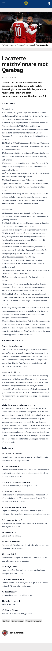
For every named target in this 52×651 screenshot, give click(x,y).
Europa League (17, 621)
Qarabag (6, 621)
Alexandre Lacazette (33, 621)
